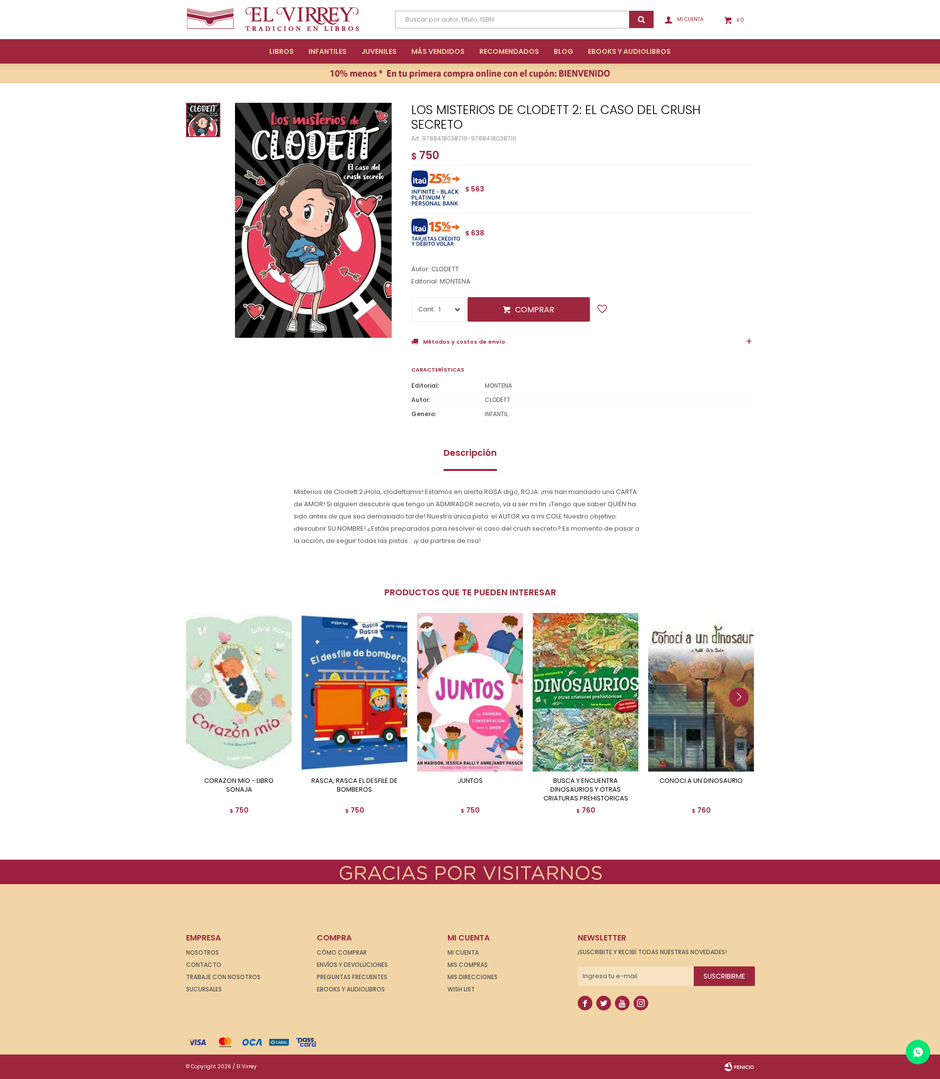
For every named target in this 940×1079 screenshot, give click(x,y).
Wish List (461, 989)
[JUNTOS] (470, 692)
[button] (742, 716)
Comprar (534, 309)
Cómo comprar (342, 952)
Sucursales (204, 989)
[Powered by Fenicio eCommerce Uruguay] (739, 1066)
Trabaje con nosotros (223, 977)
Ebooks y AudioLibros (629, 51)
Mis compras (467, 965)
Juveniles (379, 51)
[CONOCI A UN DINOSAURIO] (701, 692)
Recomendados (509, 51)
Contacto (203, 965)
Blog (563, 51)
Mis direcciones (472, 977)
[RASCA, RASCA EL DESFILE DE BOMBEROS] (354, 692)
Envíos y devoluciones (352, 965)
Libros (281, 51)
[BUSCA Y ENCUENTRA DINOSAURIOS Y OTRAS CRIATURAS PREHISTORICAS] (585, 692)
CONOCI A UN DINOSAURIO (701, 780)
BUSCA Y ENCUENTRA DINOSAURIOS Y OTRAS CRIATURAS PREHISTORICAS (585, 789)
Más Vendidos (438, 51)
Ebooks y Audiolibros (351, 989)
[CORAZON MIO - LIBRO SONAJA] (239, 692)
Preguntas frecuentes (352, 977)
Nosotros (202, 952)
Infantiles (327, 51)
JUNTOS (470, 780)
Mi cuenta (463, 952)
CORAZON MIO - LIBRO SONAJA (239, 785)
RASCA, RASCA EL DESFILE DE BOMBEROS (354, 785)
